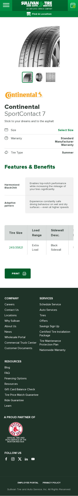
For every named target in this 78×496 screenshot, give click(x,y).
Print (16, 273)
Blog (7, 367)
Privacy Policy (52, 482)
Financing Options (16, 378)
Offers (44, 321)
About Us (10, 326)
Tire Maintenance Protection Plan (50, 342)
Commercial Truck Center (20, 343)
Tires (43, 315)
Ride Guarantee (14, 400)
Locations (11, 315)
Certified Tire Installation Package (55, 333)
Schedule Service (50, 304)
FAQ (7, 373)
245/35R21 (16, 247)
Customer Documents (18, 348)
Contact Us (12, 310)
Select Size (65, 130)
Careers (10, 304)
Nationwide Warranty (52, 350)
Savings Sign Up (49, 326)
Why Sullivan (12, 321)
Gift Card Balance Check (20, 389)
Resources (11, 384)
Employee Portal (28, 482)
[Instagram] (14, 459)
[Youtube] (34, 459)
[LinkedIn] (28, 459)
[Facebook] (8, 459)
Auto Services (48, 310)
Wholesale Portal (15, 337)
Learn (8, 406)
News (8, 332)
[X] (21, 459)
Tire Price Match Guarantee (21, 395)
